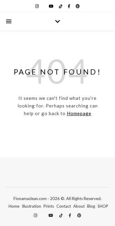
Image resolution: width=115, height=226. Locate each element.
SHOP (103, 206)
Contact (63, 206)
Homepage (79, 113)
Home (14, 206)
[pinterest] (78, 6)
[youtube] (51, 6)
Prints (49, 206)
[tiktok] (61, 6)
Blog (91, 206)
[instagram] (37, 6)
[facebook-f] (69, 6)
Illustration (31, 206)
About (79, 206)
